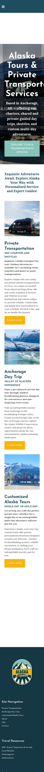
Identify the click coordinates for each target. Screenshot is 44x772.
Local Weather (8, 751)
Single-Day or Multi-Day (21, 506)
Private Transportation (11, 708)
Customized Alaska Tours (12, 715)
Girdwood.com (8, 758)
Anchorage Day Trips (11, 712)
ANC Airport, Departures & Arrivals (17, 747)
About (4, 719)
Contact (5, 726)
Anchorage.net (8, 754)
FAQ (4, 722)
